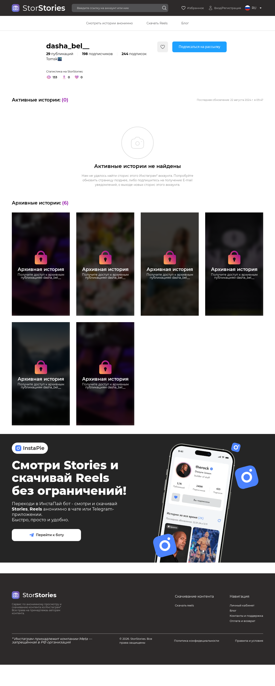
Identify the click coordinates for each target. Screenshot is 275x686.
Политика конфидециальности (196, 640)
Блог (185, 23)
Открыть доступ (41, 289)
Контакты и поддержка (246, 615)
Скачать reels (184, 605)
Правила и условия (249, 640)
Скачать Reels (157, 23)
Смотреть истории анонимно (109, 23)
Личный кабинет (242, 605)
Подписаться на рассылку (199, 47)
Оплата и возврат (242, 621)
